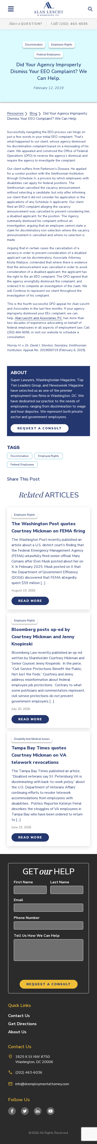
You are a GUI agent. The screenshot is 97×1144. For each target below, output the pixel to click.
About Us (17, 1032)
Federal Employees (48, 54)
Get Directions (22, 1024)
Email (18, 900)
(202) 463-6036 (73, 24)
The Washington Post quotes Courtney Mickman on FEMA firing (48, 527)
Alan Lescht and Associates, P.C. (38, 318)
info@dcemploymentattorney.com (42, 1084)
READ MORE (30, 601)
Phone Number (26, 917)
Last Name (59, 882)
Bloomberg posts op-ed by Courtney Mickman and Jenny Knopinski (43, 636)
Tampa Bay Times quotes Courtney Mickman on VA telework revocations (39, 755)
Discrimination (34, 44)
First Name (23, 882)
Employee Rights (61, 44)
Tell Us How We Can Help (37, 935)
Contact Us (19, 1015)
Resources (15, 113)
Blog (33, 113)
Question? (31, 24)
